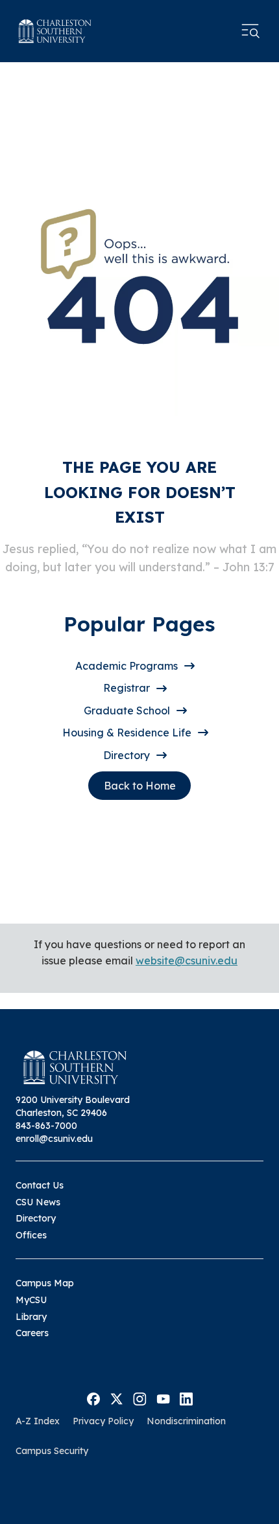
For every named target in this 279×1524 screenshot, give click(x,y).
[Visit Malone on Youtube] (163, 1397)
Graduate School (127, 710)
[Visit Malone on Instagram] (140, 1397)
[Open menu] (250, 31)
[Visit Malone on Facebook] (93, 1397)
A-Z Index (38, 1421)
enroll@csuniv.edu (54, 1138)
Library (31, 1317)
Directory (126, 755)
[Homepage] (55, 31)
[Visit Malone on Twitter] (116, 1397)
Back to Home (140, 785)
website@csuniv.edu (186, 960)
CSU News (38, 1202)
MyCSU (31, 1300)
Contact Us (40, 1185)
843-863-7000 (46, 1126)
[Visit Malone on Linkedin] (186, 1397)
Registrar (126, 688)
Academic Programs (126, 666)
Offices (31, 1235)
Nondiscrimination (186, 1421)
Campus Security (52, 1451)
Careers (32, 1333)
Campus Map (45, 1283)
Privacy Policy (103, 1421)
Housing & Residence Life (126, 732)
